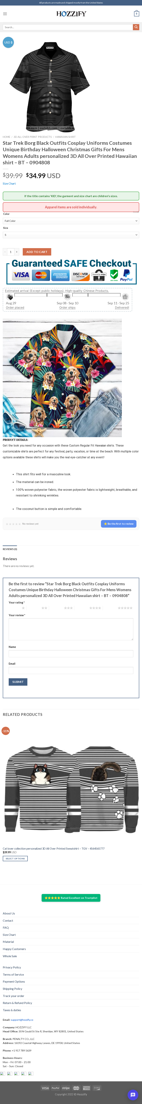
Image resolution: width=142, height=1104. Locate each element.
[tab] (10, 549)
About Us (9, 913)
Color (6, 214)
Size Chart (9, 183)
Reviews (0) (10, 549)
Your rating (17, 602)
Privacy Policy (12, 967)
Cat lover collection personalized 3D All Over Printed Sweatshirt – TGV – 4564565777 (53, 848)
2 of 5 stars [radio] (33, 607)
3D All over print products (33, 136)
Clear (136, 212)
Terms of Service (13, 974)
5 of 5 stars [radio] (110, 607)
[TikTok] (30, 1074)
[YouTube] (16, 1074)
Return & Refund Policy (17, 1003)
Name (12, 646)
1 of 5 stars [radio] (14, 607)
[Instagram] (9, 1074)
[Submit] (136, 27)
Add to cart (36, 251)
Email (12, 663)
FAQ (6, 927)
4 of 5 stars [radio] (81, 607)
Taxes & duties (12, 1010)
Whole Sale (10, 956)
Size (5, 228)
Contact (8, 920)
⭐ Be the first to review (118, 523)
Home (6, 136)
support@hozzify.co (22, 1019)
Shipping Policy (12, 988)
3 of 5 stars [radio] (56, 607)
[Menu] (5, 13)
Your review (17, 615)
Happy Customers (14, 949)
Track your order (13, 996)
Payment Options (14, 981)
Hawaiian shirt (65, 136)
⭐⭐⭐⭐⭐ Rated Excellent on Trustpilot (71, 897)
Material (8, 941)
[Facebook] (2, 1074)
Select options (15, 858)
